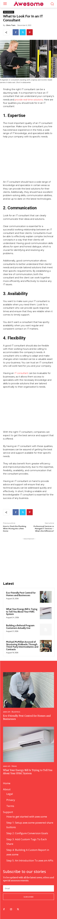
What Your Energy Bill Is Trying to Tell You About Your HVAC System (21, 611)
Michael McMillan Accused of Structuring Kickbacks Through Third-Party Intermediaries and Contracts (22, 645)
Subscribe (29, 897)
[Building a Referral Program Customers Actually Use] (46, 629)
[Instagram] (11, 909)
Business (8, 12)
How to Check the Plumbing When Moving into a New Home (14, 528)
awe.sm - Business (11, 712)
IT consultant (21, 373)
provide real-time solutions (28, 99)
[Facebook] (16, 32)
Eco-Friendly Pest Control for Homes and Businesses (21, 594)
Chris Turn (10, 25)
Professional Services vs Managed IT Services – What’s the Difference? (44, 528)
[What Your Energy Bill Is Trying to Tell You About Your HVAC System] (46, 613)
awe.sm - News (10, 766)
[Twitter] (23, 32)
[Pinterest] (30, 32)
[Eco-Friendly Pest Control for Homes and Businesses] (46, 597)
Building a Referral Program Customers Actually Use (20, 626)
